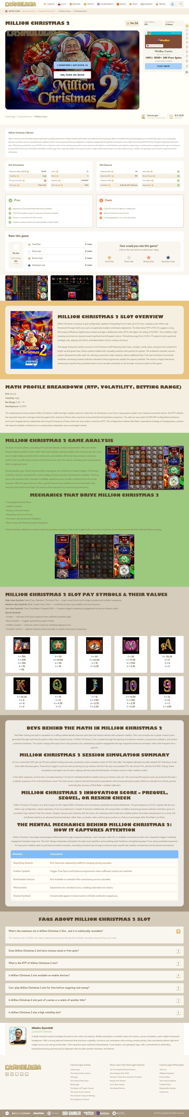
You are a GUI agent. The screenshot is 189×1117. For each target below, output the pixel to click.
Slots (63, 4)
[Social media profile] (7, 1074)
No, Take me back (72, 74)
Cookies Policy (165, 1085)
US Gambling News (80, 11)
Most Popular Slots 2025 (119, 1073)
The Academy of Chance (79, 1100)
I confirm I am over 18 (72, 65)
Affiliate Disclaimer (166, 1073)
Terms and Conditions (167, 1081)
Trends (162, 4)
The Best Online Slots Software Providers (126, 1077)
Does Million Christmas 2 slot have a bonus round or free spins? (44, 951)
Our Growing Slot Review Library (122, 1070)
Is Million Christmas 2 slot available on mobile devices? (39, 975)
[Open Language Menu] (173, 4)
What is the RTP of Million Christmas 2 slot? (33, 963)
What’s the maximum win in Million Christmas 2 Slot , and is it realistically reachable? (56, 931)
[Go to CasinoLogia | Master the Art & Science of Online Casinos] (20, 4)
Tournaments (106, 4)
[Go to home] (23, 1067)
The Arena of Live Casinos (80, 1092)
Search (181, 4)
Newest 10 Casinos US (47, 11)
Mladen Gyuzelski (42, 1028)
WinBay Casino (163, 51)
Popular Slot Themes (118, 1081)
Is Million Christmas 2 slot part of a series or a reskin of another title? (47, 1000)
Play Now (163, 66)
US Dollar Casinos (65, 11)
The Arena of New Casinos (80, 1073)
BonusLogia (74, 1085)
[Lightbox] (26, 288)
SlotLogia (74, 1077)
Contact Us (163, 1092)
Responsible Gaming (167, 1088)
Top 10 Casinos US (28, 11)
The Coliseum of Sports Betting (82, 1096)
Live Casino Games (117, 1085)
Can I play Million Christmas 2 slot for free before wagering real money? (49, 988)
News (134, 4)
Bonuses (76, 4)
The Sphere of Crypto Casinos (82, 1088)
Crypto (90, 4)
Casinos (51, 4)
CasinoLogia (152, 116)
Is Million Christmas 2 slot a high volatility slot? (35, 1013)
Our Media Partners (117, 1088)
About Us (163, 1070)
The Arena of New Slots (79, 1081)
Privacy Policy (164, 1077)
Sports (123, 4)
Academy (148, 4)
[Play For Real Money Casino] (163, 40)
